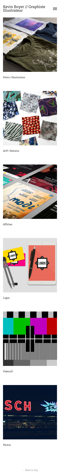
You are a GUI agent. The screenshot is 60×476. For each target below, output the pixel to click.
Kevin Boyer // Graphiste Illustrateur (24, 9)
